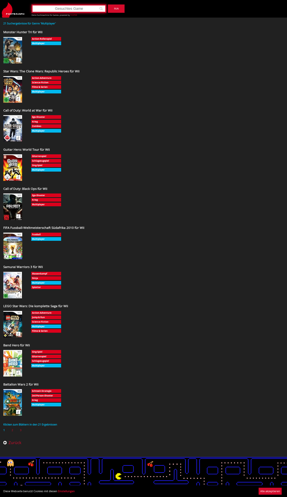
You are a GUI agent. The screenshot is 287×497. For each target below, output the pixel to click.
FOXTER (73, 15)
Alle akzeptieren (270, 491)
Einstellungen (66, 491)
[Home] (13, 8)
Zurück (14, 442)
